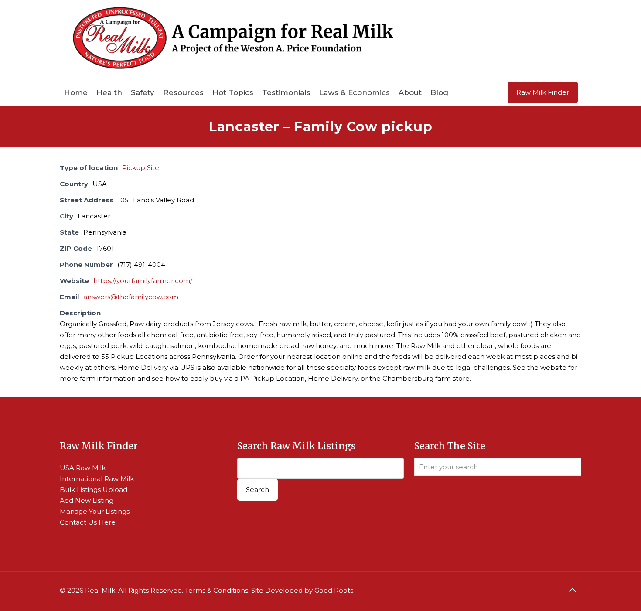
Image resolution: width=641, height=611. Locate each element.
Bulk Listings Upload (93, 489)
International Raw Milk (97, 478)
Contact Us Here (88, 522)
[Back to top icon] (572, 590)
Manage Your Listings (95, 511)
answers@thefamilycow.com (130, 297)
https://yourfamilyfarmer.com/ (142, 280)
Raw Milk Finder (542, 92)
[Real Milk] (233, 39)
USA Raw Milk (83, 468)
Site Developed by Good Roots (302, 590)
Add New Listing (86, 500)
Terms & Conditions (216, 590)
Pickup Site (140, 168)
